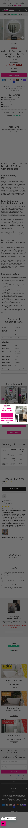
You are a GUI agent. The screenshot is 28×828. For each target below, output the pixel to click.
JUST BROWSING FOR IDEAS (7, 420)
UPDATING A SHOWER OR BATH (7, 418)
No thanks (7, 422)
